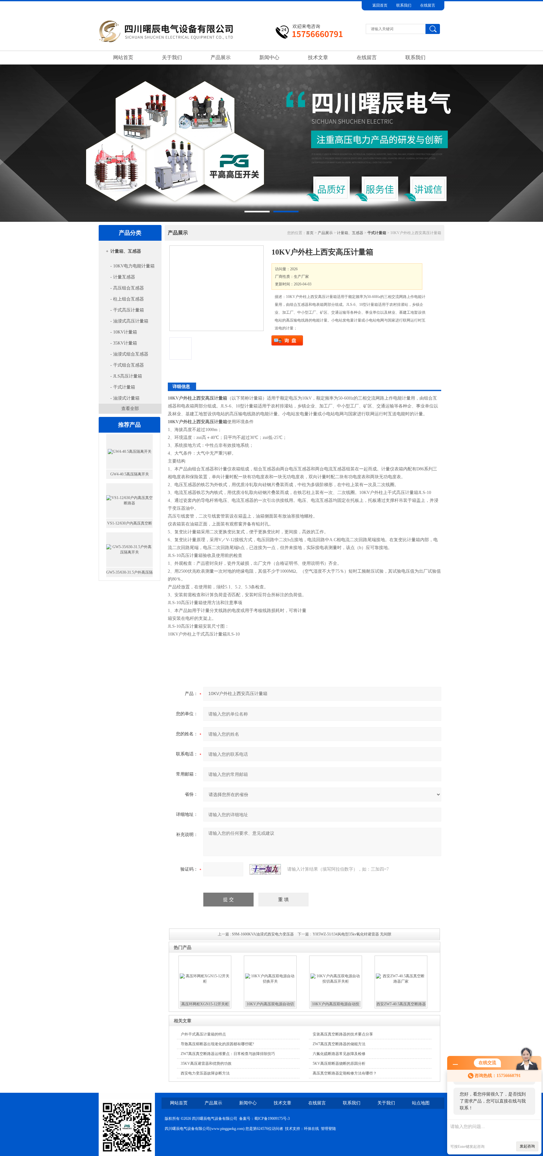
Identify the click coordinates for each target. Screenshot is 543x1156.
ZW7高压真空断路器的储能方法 (339, 1044)
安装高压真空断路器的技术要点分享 (343, 1034)
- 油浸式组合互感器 (129, 354)
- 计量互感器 (122, 277)
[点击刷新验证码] (265, 869)
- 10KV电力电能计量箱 (132, 266)
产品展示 (221, 57)
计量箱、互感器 (125, 251)
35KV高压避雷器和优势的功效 (206, 1063)
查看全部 (130, 408)
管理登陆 (328, 1128)
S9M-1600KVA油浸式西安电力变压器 (263, 934)
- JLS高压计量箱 (126, 376)
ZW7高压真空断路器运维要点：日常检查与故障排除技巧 (228, 1054)
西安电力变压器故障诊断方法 (205, 1073)
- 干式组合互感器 (127, 365)
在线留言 (427, 5)
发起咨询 (527, 1146)
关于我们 (172, 57)
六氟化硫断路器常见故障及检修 (339, 1054)
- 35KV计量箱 (123, 343)
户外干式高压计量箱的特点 (203, 1034)
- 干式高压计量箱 (127, 310)
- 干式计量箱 (122, 387)
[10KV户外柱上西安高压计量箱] (216, 288)
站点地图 (421, 1103)
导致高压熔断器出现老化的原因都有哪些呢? (217, 1044)
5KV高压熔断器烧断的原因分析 (339, 1063)
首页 (310, 233)
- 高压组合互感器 (127, 288)
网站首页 (123, 57)
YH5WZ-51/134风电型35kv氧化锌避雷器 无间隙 (352, 934)
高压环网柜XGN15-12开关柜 (205, 1004)
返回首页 (379, 5)
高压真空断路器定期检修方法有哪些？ (345, 1073)
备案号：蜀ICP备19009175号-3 (264, 1118)
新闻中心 (269, 57)
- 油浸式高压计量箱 (129, 321)
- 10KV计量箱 (123, 332)
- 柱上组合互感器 (127, 299)
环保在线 (311, 1128)
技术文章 (318, 57)
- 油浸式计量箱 (125, 398)
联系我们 (403, 5)
